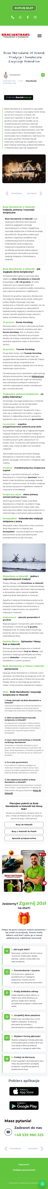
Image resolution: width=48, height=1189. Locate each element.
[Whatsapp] (20, 17)
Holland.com (38, 376)
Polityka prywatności (24, 1170)
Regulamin (24, 1164)
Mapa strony (24, 1176)
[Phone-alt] (12, 17)
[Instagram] (35, 17)
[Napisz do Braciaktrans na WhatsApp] (42, 1183)
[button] (39, 35)
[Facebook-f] (27, 17)
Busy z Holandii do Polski (24, 831)
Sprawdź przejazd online (24, 838)
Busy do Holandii (24, 825)
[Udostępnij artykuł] (43, 75)
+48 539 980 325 (29, 1135)
